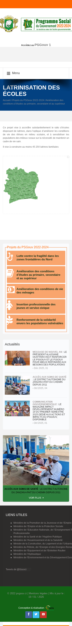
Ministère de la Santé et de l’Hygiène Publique (37, 536)
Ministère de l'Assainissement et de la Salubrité (38, 540)
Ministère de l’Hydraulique (27, 554)
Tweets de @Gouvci (16, 569)
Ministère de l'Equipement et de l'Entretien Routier (39, 550)
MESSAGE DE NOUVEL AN (47, 352)
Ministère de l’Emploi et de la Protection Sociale (38, 526)
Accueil (7, 100)
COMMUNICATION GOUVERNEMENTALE (45, 403)
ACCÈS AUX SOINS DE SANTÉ (49, 377)
